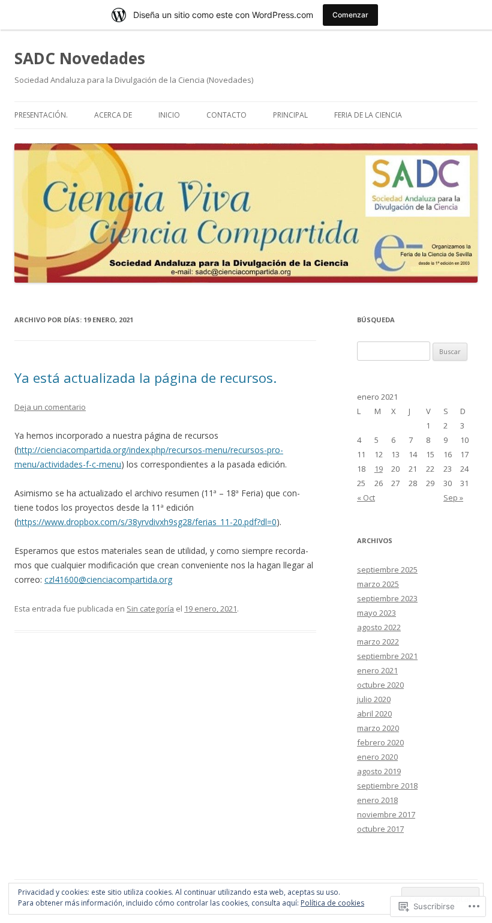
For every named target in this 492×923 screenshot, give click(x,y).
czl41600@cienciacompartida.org (108, 579)
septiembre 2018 (387, 785)
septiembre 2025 (387, 569)
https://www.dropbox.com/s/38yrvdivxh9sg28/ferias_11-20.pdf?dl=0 (147, 522)
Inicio (169, 115)
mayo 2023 (376, 612)
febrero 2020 (380, 742)
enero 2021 (377, 670)
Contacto (226, 115)
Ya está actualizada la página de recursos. (145, 377)
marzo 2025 (378, 584)
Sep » (453, 497)
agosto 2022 (379, 627)
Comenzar (350, 14)
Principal (290, 115)
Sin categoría (150, 608)
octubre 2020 (380, 684)
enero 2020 (377, 756)
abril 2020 (374, 713)
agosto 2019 (379, 771)
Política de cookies (332, 903)
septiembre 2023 (387, 598)
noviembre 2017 (386, 814)
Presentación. (41, 115)
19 (378, 468)
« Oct (366, 497)
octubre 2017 (380, 828)
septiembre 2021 (387, 656)
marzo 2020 (378, 728)
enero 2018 (377, 800)
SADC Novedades (79, 58)
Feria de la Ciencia (368, 115)
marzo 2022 (378, 641)
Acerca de (113, 115)
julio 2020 (374, 699)
